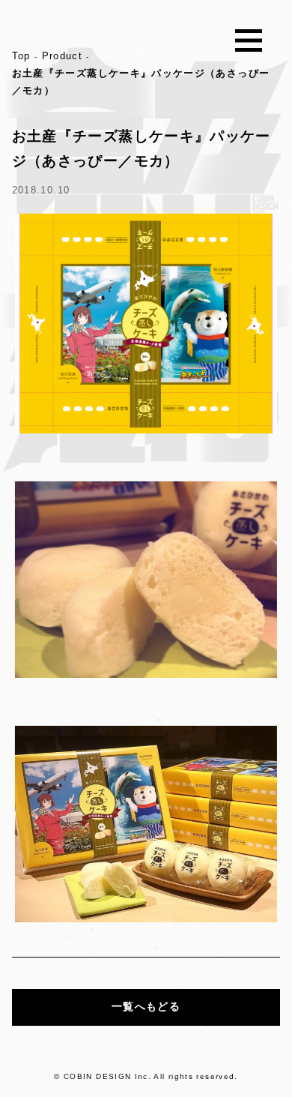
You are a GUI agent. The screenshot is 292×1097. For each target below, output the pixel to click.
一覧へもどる (146, 1006)
